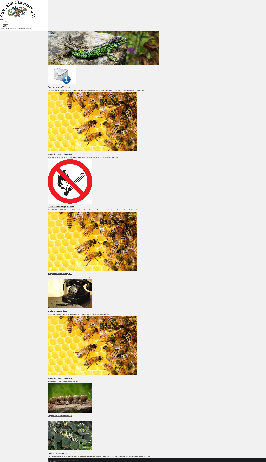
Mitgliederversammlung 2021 (60, 274)
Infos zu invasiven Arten (58, 453)
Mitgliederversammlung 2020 (60, 378)
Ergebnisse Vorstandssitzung (60, 416)
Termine (4, 22)
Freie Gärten (5, 24)
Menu (2, 19)
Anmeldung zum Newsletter (59, 87)
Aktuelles (4, 21)
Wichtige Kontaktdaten (57, 311)
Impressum (5, 26)
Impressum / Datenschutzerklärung (54, 458)
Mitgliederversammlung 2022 (60, 154)
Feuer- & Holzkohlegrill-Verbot (61, 206)
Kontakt (4, 25)
